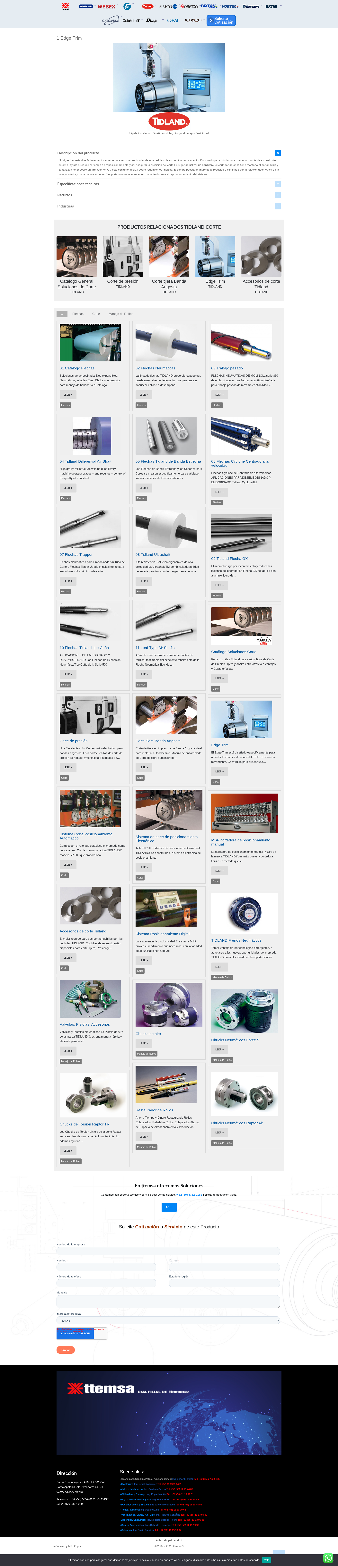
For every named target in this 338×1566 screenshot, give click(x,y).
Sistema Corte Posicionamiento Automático (86, 836)
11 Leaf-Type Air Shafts (155, 648)
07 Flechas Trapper (76, 554)
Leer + (68, 395)
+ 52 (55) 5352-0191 (189, 1194)
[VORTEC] (231, 6)
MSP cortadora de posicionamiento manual (240, 842)
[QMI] (173, 20)
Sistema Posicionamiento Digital (163, 934)
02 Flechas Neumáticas (155, 368)
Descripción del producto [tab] (78, 153)
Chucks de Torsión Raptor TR (85, 1124)
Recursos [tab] (64, 195)
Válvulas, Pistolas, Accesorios (85, 1024)
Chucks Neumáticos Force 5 (235, 1040)
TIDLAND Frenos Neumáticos (236, 940)
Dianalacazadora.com (96, 1546)
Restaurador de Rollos (154, 1110)
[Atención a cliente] (220, 20)
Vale (266, 1560)
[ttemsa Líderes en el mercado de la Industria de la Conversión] (66, 6)
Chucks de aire (148, 1034)
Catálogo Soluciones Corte (233, 652)
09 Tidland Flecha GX (229, 559)
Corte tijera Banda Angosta (158, 741)
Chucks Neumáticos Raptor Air (237, 1123)
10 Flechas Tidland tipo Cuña (84, 648)
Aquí (169, 1207)
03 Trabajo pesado (227, 368)
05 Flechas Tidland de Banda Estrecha (168, 461)
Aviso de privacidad (169, 1540)
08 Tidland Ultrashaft (153, 554)
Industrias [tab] (65, 206)
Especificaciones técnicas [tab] (78, 184)
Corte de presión (74, 741)
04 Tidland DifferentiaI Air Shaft (85, 461)
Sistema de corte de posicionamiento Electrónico (167, 839)
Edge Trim (219, 745)
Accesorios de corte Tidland (83, 931)
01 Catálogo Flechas (77, 368)
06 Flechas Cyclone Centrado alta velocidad (240, 463)
